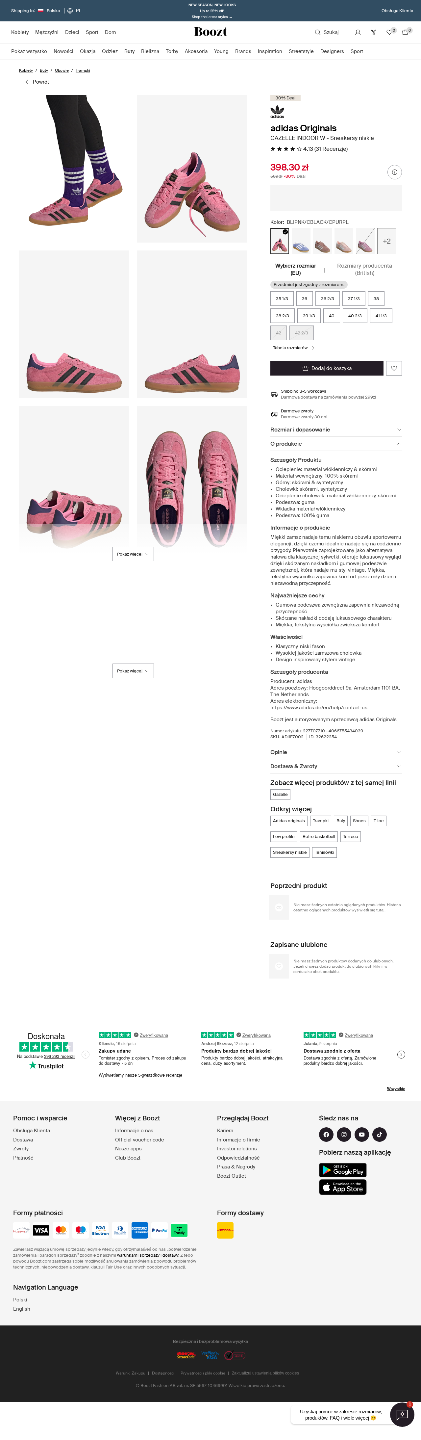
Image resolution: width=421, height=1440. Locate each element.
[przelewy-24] (21, 1231)
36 (304, 298)
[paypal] (159, 1231)
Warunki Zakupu (130, 1373)
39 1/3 (309, 316)
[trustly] (179, 1231)
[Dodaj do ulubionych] (394, 368)
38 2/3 (282, 316)
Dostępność (163, 1373)
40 (331, 316)
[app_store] (343, 1187)
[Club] (374, 32)
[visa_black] (41, 1231)
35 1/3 (282, 298)
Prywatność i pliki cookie (203, 1373)
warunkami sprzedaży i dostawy (147, 1255)
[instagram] (344, 1134)
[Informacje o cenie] (394, 172)
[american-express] (140, 1231)
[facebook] (326, 1134)
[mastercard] (61, 1231)
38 (376, 298)
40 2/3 (355, 316)
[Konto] (358, 32)
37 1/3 (354, 298)
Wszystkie (396, 1088)
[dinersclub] (120, 1231)
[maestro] (80, 1231)
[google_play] (343, 1170)
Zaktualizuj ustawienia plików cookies (265, 1373)
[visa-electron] (100, 1231)
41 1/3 (381, 316)
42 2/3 (301, 333)
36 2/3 (327, 298)
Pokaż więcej (129, 554)
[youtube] (362, 1134)
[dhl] (225, 1231)
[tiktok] (379, 1134)
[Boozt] (210, 32)
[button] (74, 169)
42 (278, 333)
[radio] (279, 241)
